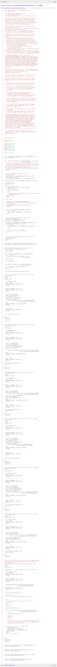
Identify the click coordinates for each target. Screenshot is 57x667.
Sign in (55, 1)
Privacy (9, 665)
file (24, 8)
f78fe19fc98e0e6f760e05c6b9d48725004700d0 (23, 5)
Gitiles (7, 665)
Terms (13, 665)
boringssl (3, 5)
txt (52, 665)
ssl (36, 5)
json (55, 665)
